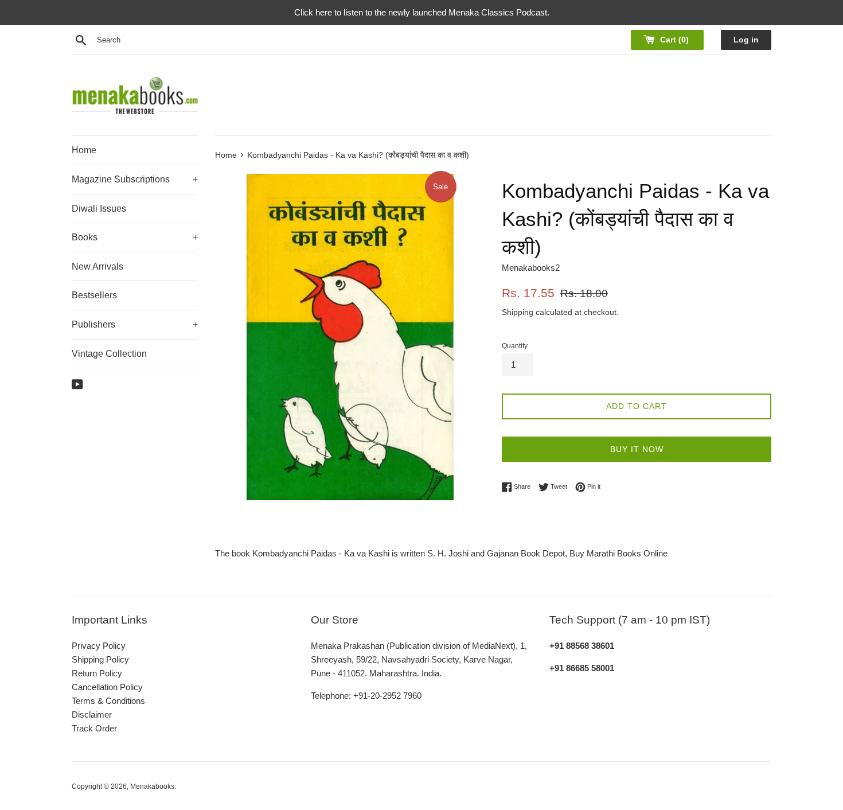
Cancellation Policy (107, 687)
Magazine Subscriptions (135, 179)
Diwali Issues (99, 208)
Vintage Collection (109, 354)
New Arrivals (97, 266)
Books (135, 237)
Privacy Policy (99, 646)
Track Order (94, 728)
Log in (746, 40)
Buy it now (637, 449)
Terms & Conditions (108, 701)
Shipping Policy (100, 659)
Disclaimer (92, 714)
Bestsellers (94, 295)
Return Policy (97, 673)
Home (84, 150)
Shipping (517, 312)
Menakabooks (152, 786)
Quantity (515, 346)
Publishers (135, 324)
